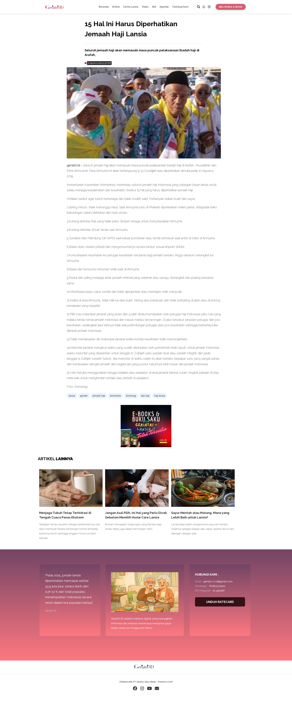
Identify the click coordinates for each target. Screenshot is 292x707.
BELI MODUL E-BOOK (230, 7)
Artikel (116, 6)
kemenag (131, 395)
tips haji (145, 395)
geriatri (84, 395)
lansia (72, 395)
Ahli (154, 6)
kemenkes (115, 395)
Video (145, 6)
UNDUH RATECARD (220, 602)
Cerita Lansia (130, 6)
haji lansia (159, 395)
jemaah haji (99, 395)
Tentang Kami (180, 6)
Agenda (164, 6)
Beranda (104, 6)
